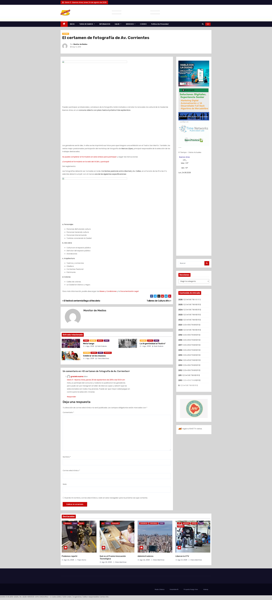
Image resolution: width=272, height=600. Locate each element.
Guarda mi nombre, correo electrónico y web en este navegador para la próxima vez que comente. (106, 498)
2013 (180, 365)
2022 (180, 320)
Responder (71, 396)
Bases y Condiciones (108, 291)
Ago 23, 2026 (107, 562)
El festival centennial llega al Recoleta (81, 300)
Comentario (68, 412)
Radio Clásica (159, 589)
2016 (180, 350)
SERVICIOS (130, 24)
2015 (180, 355)
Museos (94, 353)
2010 (180, 380)
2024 (180, 309)
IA (102, 523)
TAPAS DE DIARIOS (86, 24)
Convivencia (153, 523)
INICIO (72, 24)
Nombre (67, 457)
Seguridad (67, 523)
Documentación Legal (129, 291)
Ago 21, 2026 (182, 560)
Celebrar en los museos (94, 356)
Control (194, 523)
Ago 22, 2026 (145, 560)
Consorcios (143, 523)
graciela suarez (77, 376)
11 (198, 304)
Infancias (108, 353)
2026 (180, 299)
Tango (86, 340)
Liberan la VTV (182, 556)
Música (100, 340)
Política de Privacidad (159, 24)
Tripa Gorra (81, 560)
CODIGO (143, 24)
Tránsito (180, 526)
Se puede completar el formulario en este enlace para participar (89, 157)
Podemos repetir (70, 556)
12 (200, 304)
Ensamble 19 (174, 589)
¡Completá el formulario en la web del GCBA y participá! (85, 161)
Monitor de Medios (80, 44)
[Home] (64, 24)
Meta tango (88, 343)
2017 (180, 345)
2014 (180, 360)
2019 (180, 335)
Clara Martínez (103, 358)
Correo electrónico (71, 470)
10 (196, 304)
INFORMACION (104, 24)
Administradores (145, 556)
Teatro (150, 340)
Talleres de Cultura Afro (158, 300)
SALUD (117, 24)
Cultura (65, 34)
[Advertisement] (116, 128)
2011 (179, 375)
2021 (180, 325)
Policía (81, 523)
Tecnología (115, 523)
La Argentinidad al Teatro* (153, 343)
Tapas (106, 340)
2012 (180, 370)
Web (65, 484)
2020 (180, 330)
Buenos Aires (184, 157)
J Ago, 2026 (89, 346)
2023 (180, 314)
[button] (203, 24)
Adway (205, 589)
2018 (180, 340)
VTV (179, 523)
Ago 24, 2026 (69, 560)
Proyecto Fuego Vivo (191, 589)
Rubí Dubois (102, 346)
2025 (180, 304)
